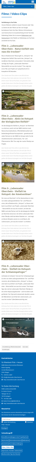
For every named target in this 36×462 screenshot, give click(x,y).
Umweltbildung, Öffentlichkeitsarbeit (11, 347)
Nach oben (25, 347)
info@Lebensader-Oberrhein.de (13, 377)
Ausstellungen (5, 349)
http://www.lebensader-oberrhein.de (14, 380)
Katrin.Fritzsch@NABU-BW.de (12, 401)
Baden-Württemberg (11, 422)
